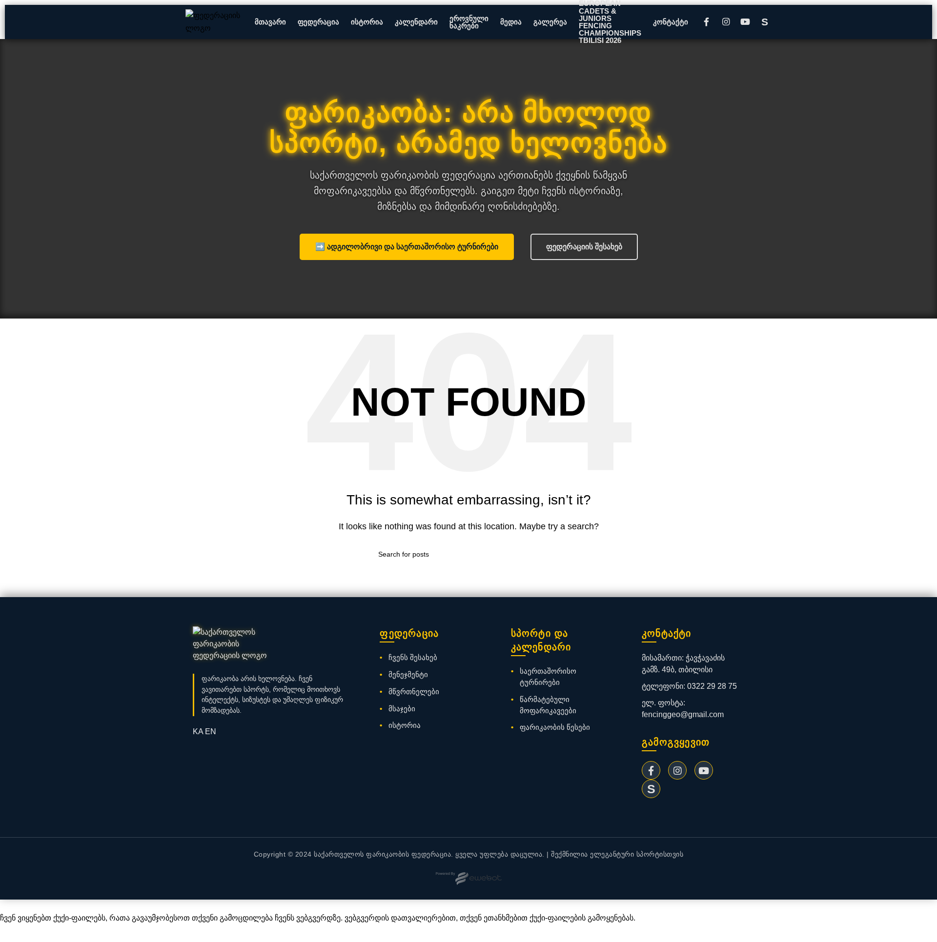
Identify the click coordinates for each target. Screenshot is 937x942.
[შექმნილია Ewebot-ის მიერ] (469, 878)
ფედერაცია (318, 21)
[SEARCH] (555, 554)
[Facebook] (706, 22)
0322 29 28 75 (712, 686)
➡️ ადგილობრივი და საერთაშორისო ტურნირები (406, 246)
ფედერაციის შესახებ (584, 246)
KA (198, 731)
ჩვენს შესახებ (412, 657)
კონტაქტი (670, 21)
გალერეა (550, 21)
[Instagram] (725, 22)
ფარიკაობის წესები (555, 727)
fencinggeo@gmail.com (683, 714)
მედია (511, 21)
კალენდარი (416, 21)
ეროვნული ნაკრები (469, 22)
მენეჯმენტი (408, 674)
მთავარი (270, 21)
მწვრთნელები (413, 691)
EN (210, 731)
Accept (19, 933)
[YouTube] (745, 22)
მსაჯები (401, 708)
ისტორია (367, 21)
